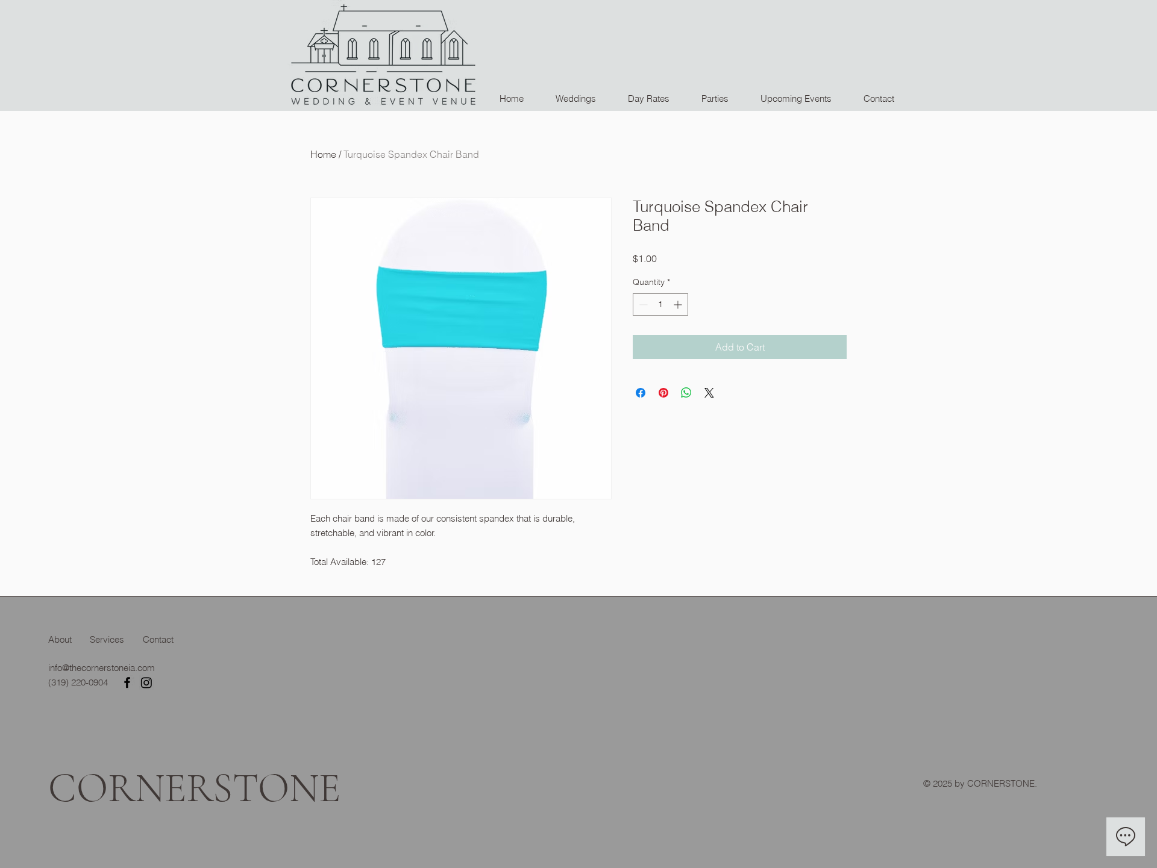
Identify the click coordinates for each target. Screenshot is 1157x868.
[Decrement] (642, 304)
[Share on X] (709, 393)
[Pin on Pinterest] (663, 393)
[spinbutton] (660, 304)
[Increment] (678, 304)
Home (323, 154)
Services (107, 639)
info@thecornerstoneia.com (101, 667)
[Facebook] (127, 682)
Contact (158, 639)
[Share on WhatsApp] (686, 393)
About (60, 639)
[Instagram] (146, 682)
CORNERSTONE (194, 788)
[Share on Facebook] (640, 393)
